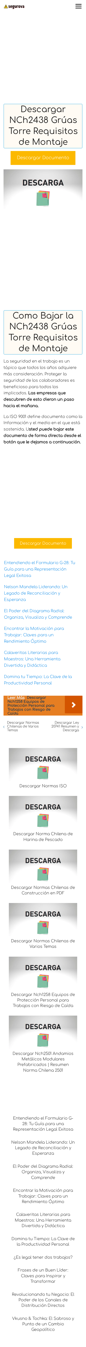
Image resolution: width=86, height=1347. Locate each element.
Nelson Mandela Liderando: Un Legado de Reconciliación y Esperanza (35, 593)
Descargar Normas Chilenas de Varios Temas (23, 726)
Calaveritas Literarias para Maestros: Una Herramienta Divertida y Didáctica (32, 659)
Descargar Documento (43, 157)
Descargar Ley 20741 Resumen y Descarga (65, 726)
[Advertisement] (43, 59)
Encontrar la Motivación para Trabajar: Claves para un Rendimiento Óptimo (34, 635)
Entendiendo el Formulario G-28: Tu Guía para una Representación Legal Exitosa (39, 569)
